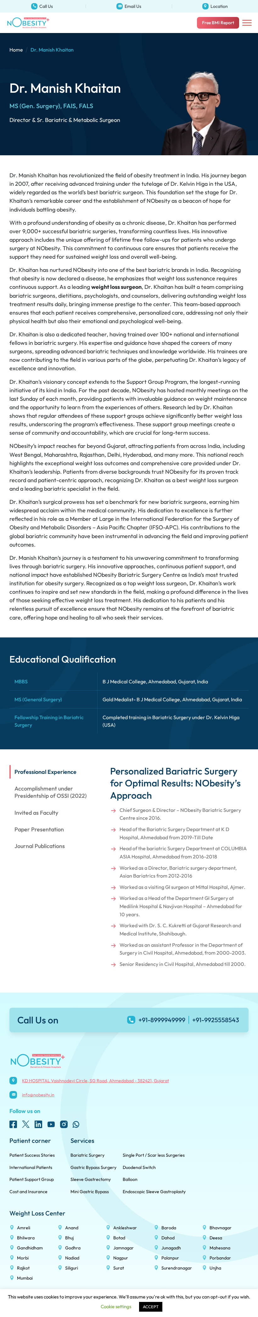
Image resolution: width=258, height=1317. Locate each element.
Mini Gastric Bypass (89, 1191)
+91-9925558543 (215, 1020)
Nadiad (72, 1258)
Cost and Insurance (28, 1191)
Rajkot (23, 1268)
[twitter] (26, 1124)
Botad (119, 1238)
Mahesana (220, 1248)
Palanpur (170, 1258)
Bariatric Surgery (87, 1155)
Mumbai (25, 1278)
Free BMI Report (218, 22)
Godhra (73, 1248)
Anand (71, 1228)
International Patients (30, 1167)
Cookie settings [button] (116, 1306)
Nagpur (120, 1258)
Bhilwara (26, 1238)
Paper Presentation (39, 829)
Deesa (216, 1238)
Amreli (23, 1228)
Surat (118, 1268)
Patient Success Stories (32, 1155)
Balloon (130, 1179)
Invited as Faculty (36, 812)
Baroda (168, 1228)
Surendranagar (176, 1268)
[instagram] (63, 1124)
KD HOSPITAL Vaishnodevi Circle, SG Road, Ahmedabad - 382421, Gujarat (209, 4)
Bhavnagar (221, 1228)
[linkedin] (38, 1124)
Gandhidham (30, 1248)
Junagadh (171, 1248)
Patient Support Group (31, 1179)
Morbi (23, 1258)
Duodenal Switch (139, 1167)
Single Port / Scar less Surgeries (154, 1155)
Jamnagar (123, 1248)
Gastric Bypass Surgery (93, 1167)
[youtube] (51, 1124)
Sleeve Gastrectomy (90, 1179)
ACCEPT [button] (151, 1306)
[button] (247, 23)
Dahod (168, 1238)
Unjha (215, 1268)
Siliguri (71, 1268)
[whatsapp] (76, 1124)
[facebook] (13, 1124)
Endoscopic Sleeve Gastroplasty (154, 1191)
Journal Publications (39, 846)
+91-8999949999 (15, 2)
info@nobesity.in (100, 2)
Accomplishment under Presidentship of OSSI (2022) (50, 792)
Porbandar (220, 1258)
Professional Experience (45, 771)
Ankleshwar (125, 1228)
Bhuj (69, 1238)
